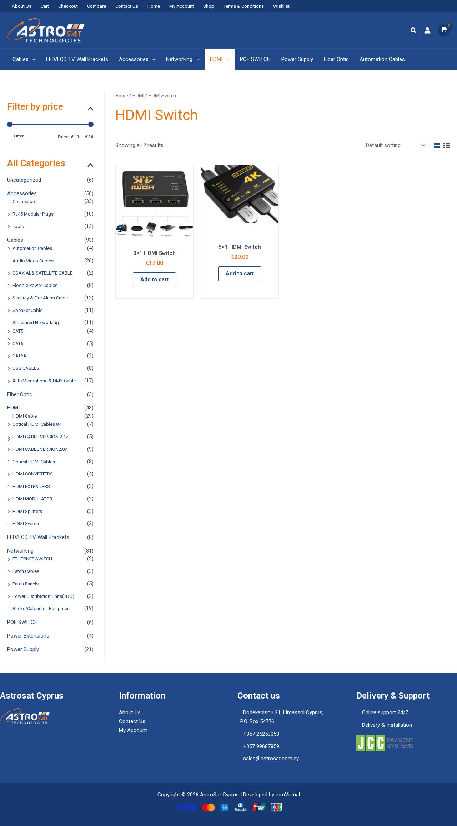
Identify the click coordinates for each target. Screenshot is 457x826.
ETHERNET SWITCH (32, 558)
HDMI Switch (25, 523)
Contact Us (126, 6)
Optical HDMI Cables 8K (36, 424)
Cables (20, 59)
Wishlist (281, 6)
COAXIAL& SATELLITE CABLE (42, 273)
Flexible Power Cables (34, 285)
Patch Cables (25, 571)
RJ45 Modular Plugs (33, 214)
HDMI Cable (24, 416)
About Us (21, 6)
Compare (96, 6)
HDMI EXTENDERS (31, 486)
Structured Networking (35, 322)
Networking (179, 59)
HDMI (216, 59)
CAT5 (17, 331)
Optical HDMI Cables (33, 461)
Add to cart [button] (154, 279)
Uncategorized (24, 180)
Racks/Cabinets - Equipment (41, 608)
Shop (208, 6)
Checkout (68, 6)
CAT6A (19, 355)
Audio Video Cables (33, 260)
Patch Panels (25, 583)
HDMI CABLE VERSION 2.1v (40, 436)
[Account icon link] (427, 30)
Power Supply (297, 59)
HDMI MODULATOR (32, 499)
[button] (414, 30)
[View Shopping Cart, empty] (444, 30)
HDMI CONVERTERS (32, 474)
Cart (45, 6)
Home (153, 6)
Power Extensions (28, 636)
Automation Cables (382, 59)
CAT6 (17, 343)
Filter (19, 136)
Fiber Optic (336, 59)
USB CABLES (25, 368)
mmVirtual (288, 794)
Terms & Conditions (244, 6)
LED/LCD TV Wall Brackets (77, 59)
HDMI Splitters (27, 511)
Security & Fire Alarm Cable (40, 298)
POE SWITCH (255, 59)
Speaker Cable (27, 310)
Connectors (24, 201)
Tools (18, 226)
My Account (181, 6)
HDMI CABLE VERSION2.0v (39, 449)
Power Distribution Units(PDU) (43, 596)
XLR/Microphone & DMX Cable (44, 380)
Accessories (134, 59)
